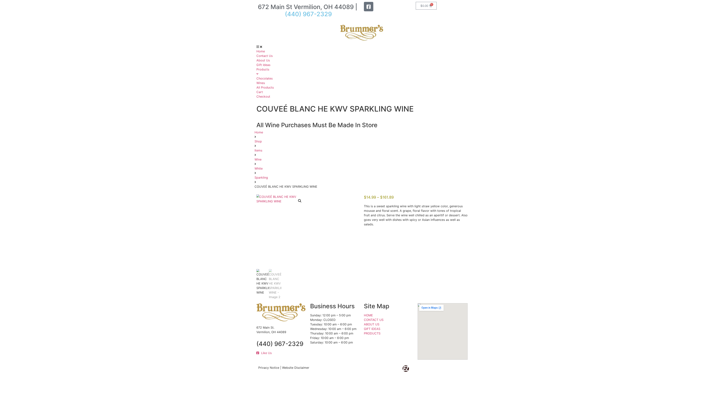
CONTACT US (373, 320)
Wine (258, 159)
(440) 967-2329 (279, 343)
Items (258, 150)
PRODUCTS (372, 333)
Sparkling (261, 177)
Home (259, 132)
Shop (258, 141)
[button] (299, 200)
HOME (368, 315)
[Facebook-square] (368, 6)
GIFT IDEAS (372, 329)
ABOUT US (371, 324)
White (259, 168)
